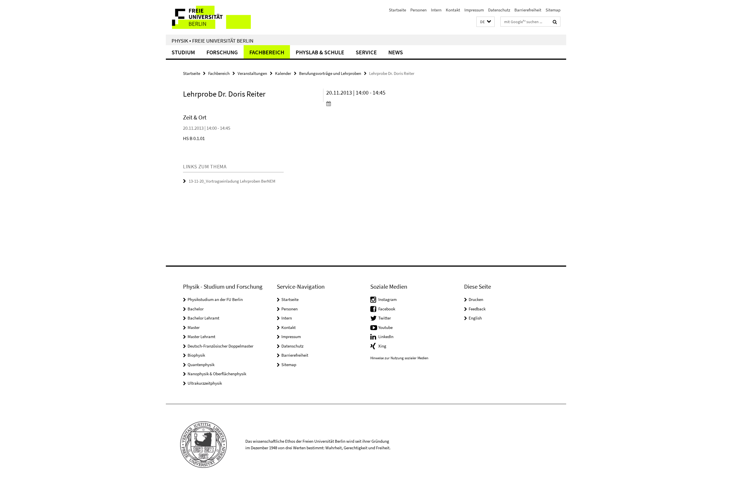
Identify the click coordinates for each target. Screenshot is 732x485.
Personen (418, 10)
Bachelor (196, 309)
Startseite (397, 10)
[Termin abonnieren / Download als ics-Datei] (359, 103)
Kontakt (453, 10)
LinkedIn (385, 336)
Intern (436, 10)
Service (366, 52)
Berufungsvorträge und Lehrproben (330, 73)
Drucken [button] (476, 299)
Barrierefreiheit (527, 10)
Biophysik (196, 355)
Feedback (477, 309)
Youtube (385, 327)
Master (194, 327)
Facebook (386, 309)
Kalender (283, 73)
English (475, 318)
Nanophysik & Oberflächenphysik (217, 373)
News (395, 52)
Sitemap (553, 10)
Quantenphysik (201, 364)
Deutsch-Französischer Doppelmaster (220, 346)
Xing (382, 346)
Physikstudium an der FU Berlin (215, 299)
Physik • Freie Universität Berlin (212, 40)
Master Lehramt (201, 336)
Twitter (384, 318)
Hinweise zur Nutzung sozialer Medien (399, 358)
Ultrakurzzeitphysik (205, 383)
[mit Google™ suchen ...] (555, 21)
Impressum (474, 10)
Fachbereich (266, 52)
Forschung (222, 52)
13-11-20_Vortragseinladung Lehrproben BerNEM (232, 181)
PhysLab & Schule (320, 52)
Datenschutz (499, 10)
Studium (183, 52)
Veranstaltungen (252, 73)
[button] (485, 22)
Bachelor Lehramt (203, 318)
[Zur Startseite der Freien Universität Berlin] (214, 17)
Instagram (387, 299)
